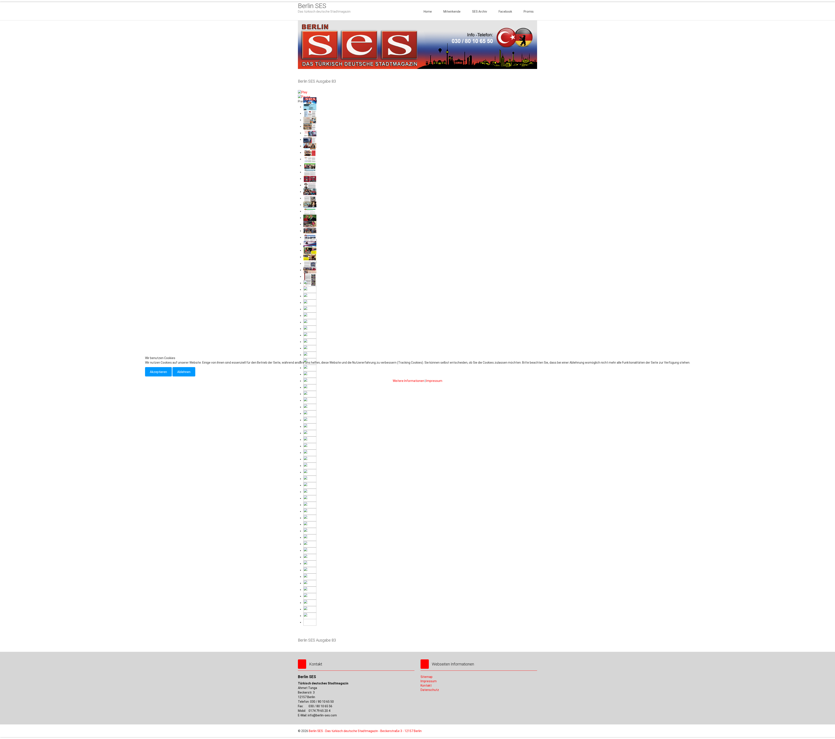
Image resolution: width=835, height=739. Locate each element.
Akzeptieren (158, 372)
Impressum (434, 381)
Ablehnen (183, 372)
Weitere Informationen (408, 381)
